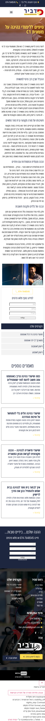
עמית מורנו (12, 719)
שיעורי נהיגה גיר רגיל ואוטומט (31, 334)
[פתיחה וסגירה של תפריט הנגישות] (42, 682)
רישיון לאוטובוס (37, 346)
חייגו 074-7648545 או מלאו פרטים (22, 538)
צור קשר (40, 605)
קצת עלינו (39, 588)
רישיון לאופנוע (37, 352)
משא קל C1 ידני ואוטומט (33, 340)
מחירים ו (40, 595)
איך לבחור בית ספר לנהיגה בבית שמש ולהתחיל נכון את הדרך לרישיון (23, 490)
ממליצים (40, 598)
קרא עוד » (36, 398)
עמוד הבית (39, 585)
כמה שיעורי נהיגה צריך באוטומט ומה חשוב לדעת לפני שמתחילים (23, 378)
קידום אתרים (18, 677)
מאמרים (40, 602)
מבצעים (34, 595)
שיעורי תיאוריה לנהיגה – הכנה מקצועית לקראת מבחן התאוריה (24, 452)
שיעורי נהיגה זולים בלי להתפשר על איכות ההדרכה (23, 415)
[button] (11, 12)
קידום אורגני (27, 677)
